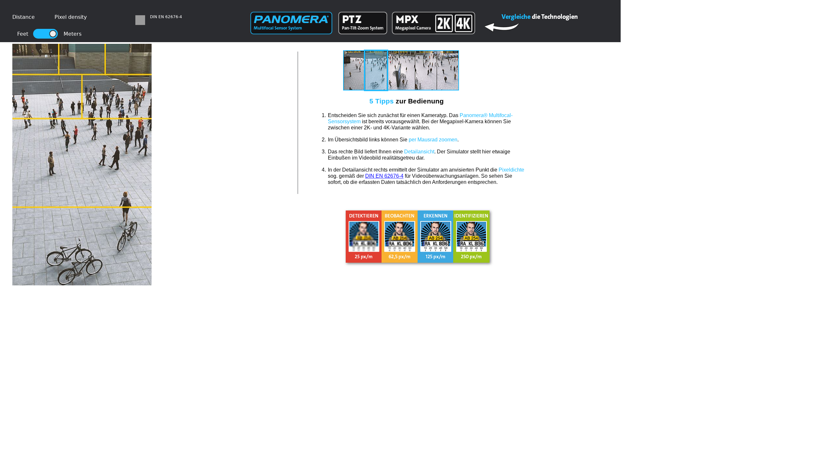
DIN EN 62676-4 (384, 176)
